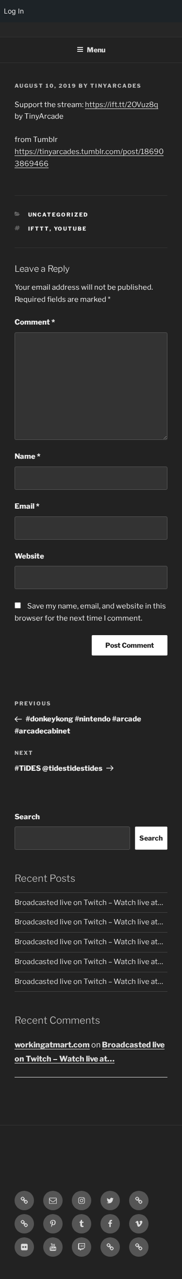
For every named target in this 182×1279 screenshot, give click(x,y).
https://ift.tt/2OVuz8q (121, 104)
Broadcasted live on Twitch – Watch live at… (89, 902)
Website (29, 556)
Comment (35, 322)
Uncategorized (58, 214)
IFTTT (39, 228)
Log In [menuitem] (14, 11)
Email (27, 506)
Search (27, 816)
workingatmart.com (52, 1044)
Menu (96, 50)
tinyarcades (116, 85)
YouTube (70, 228)
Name (27, 456)
